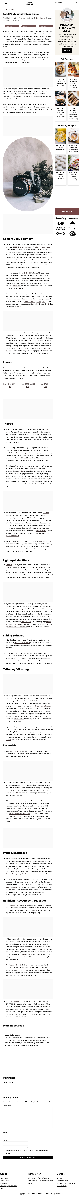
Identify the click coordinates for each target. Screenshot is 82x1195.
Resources (11, 9)
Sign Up (31, 1178)
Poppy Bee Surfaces (24, 874)
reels (47, 304)
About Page (4, 1178)
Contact (59, 1178)
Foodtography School (13, 965)
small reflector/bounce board (17, 627)
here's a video (19, 719)
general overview (40, 531)
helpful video (46, 265)
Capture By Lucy (11, 874)
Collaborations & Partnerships (67, 1183)
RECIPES (67, 50)
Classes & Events (62, 1181)
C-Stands (46, 513)
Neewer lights (20, 609)
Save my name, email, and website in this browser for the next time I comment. (28, 1151)
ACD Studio (45, 1194)
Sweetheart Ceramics (13, 887)
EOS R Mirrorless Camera (21, 247)
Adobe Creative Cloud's (22, 643)
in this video (17, 286)
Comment (7, 1106)
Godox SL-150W (26, 622)
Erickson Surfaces (40, 874)
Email (5, 1140)
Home (5, 9)
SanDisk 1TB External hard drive (19, 814)
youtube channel (26, 954)
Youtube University (12, 1001)
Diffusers (9, 565)
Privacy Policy (4, 1181)
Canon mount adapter (43, 247)
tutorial (8, 740)
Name (5, 1132)
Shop (2, 1188)
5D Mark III (27, 273)
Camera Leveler (13, 751)
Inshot (8, 653)
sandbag (21, 471)
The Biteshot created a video (41, 706)
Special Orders (61, 1186)
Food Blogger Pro (12, 905)
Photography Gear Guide (8, 1186)
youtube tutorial (31, 661)
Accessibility (4, 1183)
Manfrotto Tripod (22, 453)
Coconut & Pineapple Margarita (34, 301)
